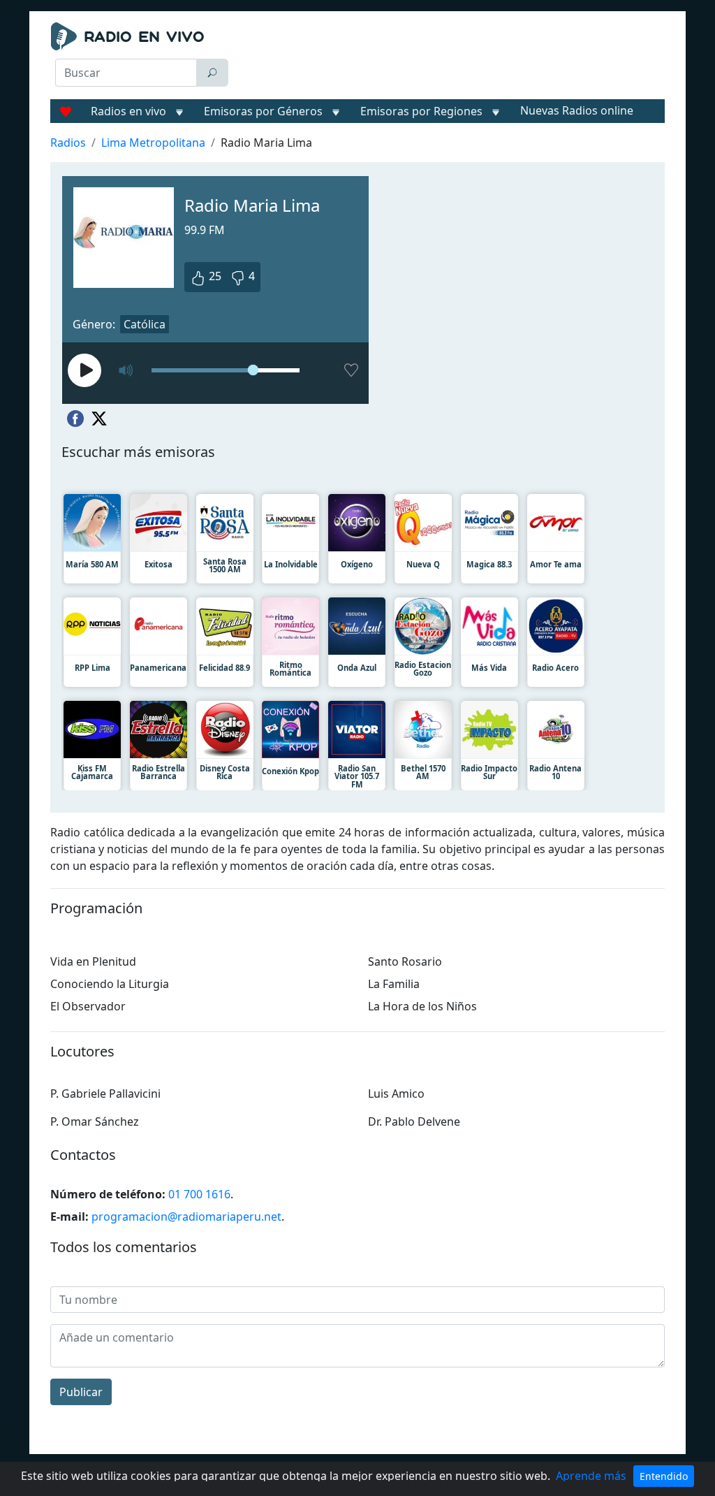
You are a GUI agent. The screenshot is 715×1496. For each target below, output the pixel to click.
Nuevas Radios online (576, 110)
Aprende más (591, 1475)
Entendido (664, 1476)
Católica (144, 324)
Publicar (81, 1392)
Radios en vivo (128, 111)
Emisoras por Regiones (421, 111)
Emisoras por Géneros (263, 111)
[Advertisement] (452, 57)
